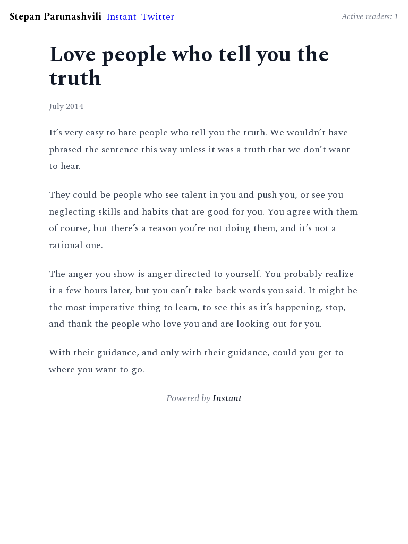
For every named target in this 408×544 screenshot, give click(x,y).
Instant (121, 17)
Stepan (55, 17)
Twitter (157, 17)
